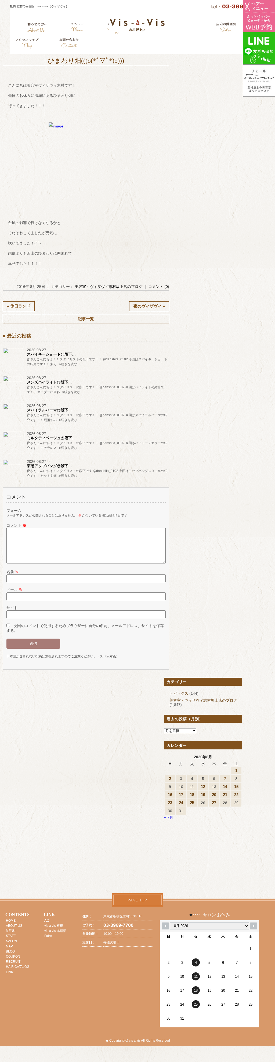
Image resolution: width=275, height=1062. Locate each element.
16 (170, 794)
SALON (11, 941)
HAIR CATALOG (17, 967)
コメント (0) (158, 286)
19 (203, 794)
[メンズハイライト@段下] (13, 381)
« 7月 (168, 817)
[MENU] (77, 28)
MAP (9, 946)
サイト (12, 608)
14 (225, 786)
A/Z (46, 920)
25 (192, 802)
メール (14, 590)
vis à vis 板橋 (53, 926)
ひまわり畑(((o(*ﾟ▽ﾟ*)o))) (86, 60)
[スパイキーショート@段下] (13, 353)
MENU (11, 931)
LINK (9, 972)
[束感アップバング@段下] (13, 465)
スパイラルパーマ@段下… (49, 410)
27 (214, 802)
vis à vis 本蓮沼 (55, 931)
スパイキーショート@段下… (51, 354)
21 (225, 794)
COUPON (13, 956)
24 (181, 802)
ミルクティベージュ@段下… (51, 438)
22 (236, 794)
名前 (12, 572)
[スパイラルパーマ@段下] (13, 409)
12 (203, 786)
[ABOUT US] (37, 28)
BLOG (10, 951)
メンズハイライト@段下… (49, 382)
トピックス (178, 693)
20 (214, 794)
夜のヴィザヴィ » (149, 306)
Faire (48, 936)
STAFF (11, 936)
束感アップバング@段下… (49, 466)
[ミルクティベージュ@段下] (13, 437)
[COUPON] (27, 44)
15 (236, 786)
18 (192, 794)
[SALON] (226, 28)
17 (181, 794)
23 (170, 802)
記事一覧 (86, 318)
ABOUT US (14, 926)
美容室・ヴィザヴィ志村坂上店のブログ (108, 286)
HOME (11, 920)
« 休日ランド (18, 306)
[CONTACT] (69, 44)
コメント (16, 525)
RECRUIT (13, 962)
